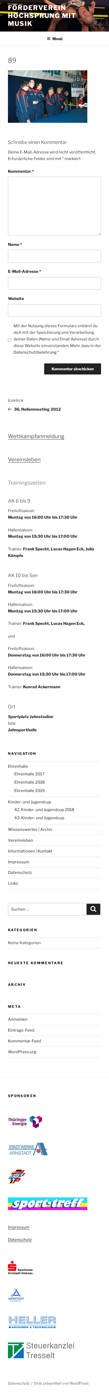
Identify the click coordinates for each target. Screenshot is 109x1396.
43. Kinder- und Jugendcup (39, 818)
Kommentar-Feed (24, 1041)
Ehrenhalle (18, 766)
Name (15, 244)
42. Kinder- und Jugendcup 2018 (44, 809)
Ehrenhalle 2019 (29, 790)
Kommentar (21, 171)
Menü (57, 38)
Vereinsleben (24, 459)
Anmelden (18, 1019)
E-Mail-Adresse (24, 271)
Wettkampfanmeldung (36, 436)
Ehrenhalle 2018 (29, 782)
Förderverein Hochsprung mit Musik (42, 15)
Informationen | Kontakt (30, 851)
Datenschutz (20, 872)
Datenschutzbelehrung (35, 352)
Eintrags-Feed (21, 1030)
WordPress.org (22, 1052)
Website (16, 298)
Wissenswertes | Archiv (30, 829)
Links (13, 883)
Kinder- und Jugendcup (29, 802)
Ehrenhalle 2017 (29, 774)
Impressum (18, 862)
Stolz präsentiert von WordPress (61, 1383)
